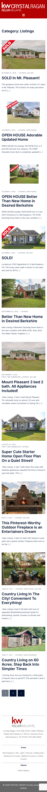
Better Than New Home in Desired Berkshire (22, 318)
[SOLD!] (23, 237)
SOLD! (7, 258)
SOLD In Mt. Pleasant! (21, 78)
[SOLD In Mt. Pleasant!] (23, 54)
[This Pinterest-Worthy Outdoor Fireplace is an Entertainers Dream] (23, 497)
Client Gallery (23, 770)
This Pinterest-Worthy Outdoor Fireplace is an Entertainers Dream (22, 527)
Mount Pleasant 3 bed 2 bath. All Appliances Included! (22, 386)
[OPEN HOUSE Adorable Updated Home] (23, 112)
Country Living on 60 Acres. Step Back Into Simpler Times (20, 664)
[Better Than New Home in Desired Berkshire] (23, 293)
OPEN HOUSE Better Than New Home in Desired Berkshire (19, 201)
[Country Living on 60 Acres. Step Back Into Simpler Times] (23, 639)
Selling (30, 73)
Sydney (23, 788)
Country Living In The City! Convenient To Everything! (20, 598)
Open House (31, 130)
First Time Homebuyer (11, 377)
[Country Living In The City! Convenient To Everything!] (23, 569)
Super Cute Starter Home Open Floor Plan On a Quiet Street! (21, 456)
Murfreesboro (8, 753)
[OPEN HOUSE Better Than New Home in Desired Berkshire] (23, 174)
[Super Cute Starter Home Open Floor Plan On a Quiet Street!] (23, 426)
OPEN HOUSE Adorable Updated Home (22, 137)
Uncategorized (30, 655)
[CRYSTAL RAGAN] (23, 6)
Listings (22, 73)
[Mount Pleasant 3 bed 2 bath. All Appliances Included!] (23, 356)
